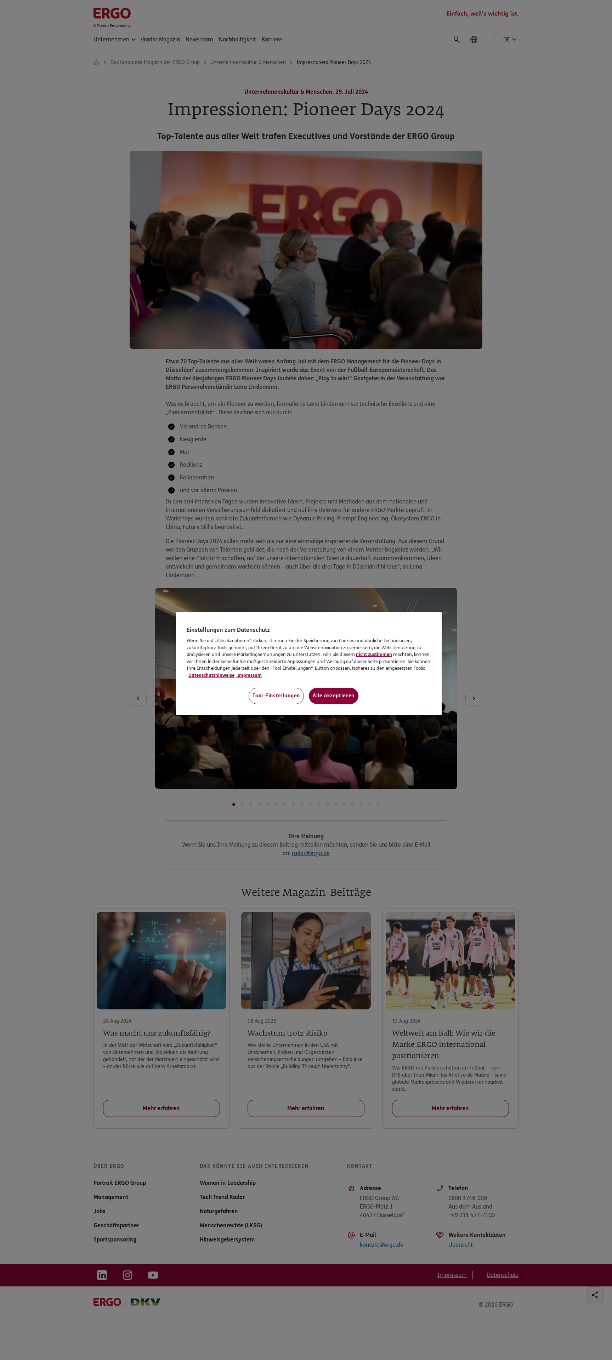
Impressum (249, 675)
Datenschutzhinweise (211, 675)
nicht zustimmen (374, 654)
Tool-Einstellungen (276, 696)
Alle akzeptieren (334, 696)
